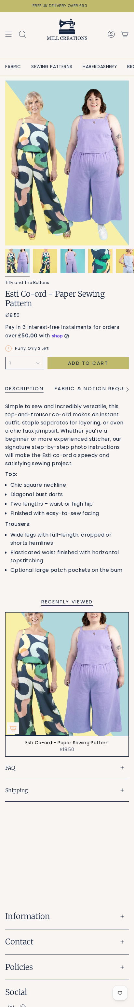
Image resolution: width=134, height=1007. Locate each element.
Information (27, 916)
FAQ (10, 767)
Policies (19, 967)
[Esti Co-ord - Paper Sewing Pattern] (67, 674)
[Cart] (125, 34)
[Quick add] (13, 728)
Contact (19, 942)
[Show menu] (8, 34)
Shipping (16, 790)
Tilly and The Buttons (27, 282)
